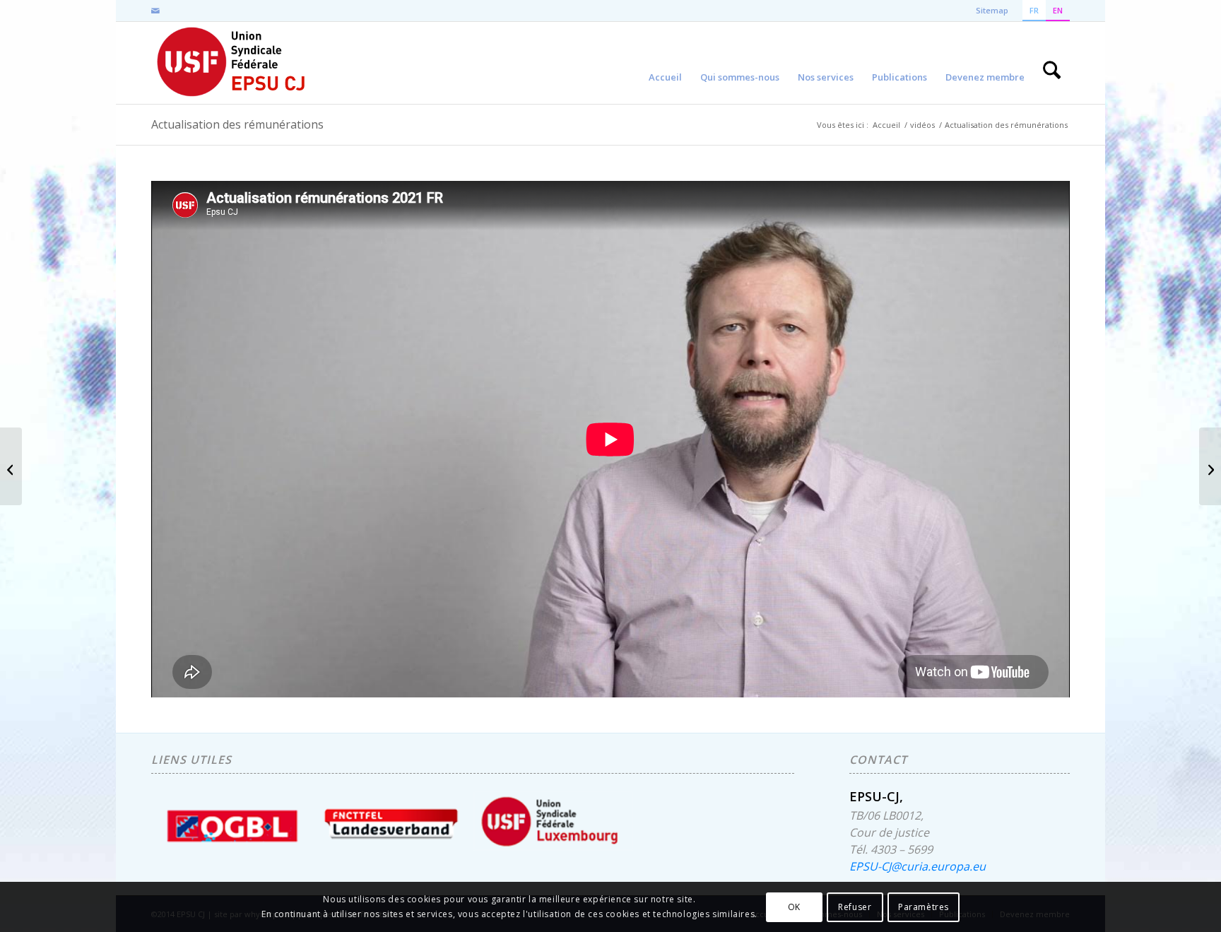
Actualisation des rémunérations (237, 124)
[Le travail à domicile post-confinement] (11, 466)
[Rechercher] (1052, 63)
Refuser (854, 907)
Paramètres (923, 907)
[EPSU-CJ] (232, 63)
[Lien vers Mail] (155, 10)
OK (794, 907)
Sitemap (992, 10)
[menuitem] (665, 63)
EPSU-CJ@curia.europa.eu (917, 866)
